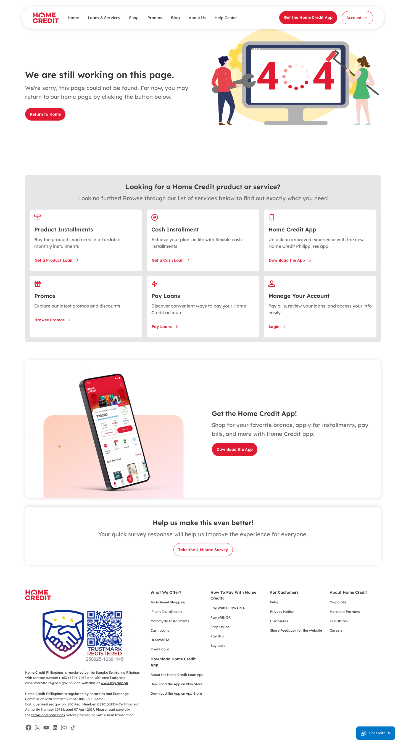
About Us (197, 17)
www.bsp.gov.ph (114, 683)
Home (73, 17)
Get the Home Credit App (308, 17)
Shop (134, 17)
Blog (175, 17)
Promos (154, 17)
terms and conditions (48, 715)
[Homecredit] (38, 598)
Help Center (226, 17)
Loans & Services (104, 17)
